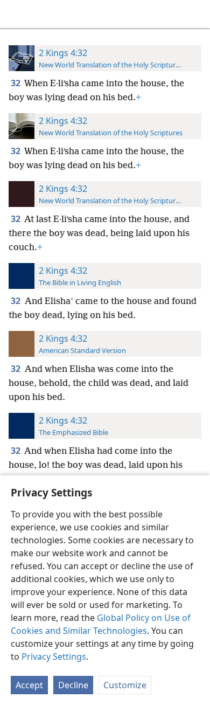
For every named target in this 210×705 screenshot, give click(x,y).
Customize (124, 685)
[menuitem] (16, 14)
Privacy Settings (54, 656)
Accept (29, 685)
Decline (73, 685)
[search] (196, 14)
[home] (16, 14)
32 (16, 83)
